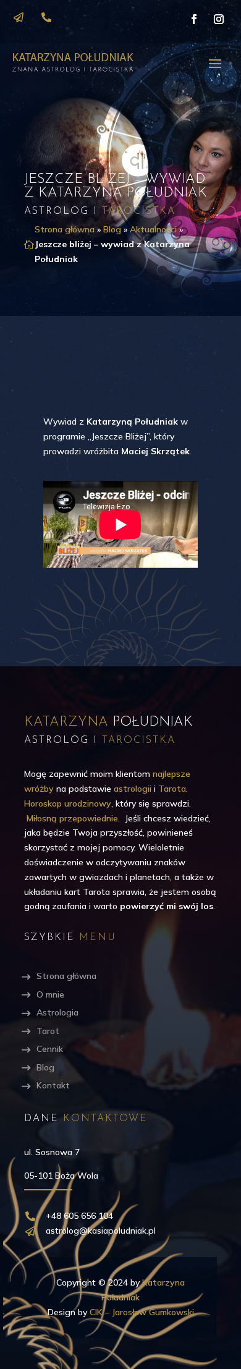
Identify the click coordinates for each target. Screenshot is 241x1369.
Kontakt (53, 1085)
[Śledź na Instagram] (219, 19)
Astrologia (57, 1012)
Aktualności (153, 229)
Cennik (49, 1048)
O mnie (50, 994)
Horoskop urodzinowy (67, 803)
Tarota (172, 788)
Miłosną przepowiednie (72, 818)
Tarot (47, 1030)
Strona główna (65, 229)
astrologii (132, 788)
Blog (112, 229)
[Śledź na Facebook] (194, 19)
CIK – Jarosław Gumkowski (142, 1312)
